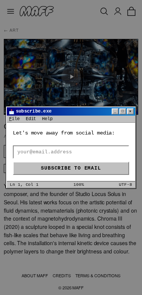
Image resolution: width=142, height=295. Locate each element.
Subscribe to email (71, 168)
